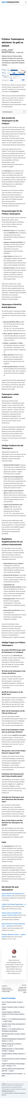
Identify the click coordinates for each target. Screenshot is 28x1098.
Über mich (4, 1094)
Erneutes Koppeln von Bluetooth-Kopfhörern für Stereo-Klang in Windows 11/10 (13, 1014)
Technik (5, 49)
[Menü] (25, 2)
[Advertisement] (14, 19)
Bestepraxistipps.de (9, 1093)
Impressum (22, 1093)
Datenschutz (17, 1093)
